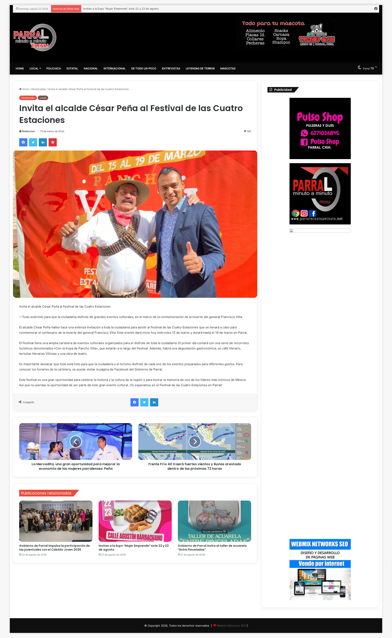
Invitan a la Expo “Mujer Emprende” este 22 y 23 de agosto (134, 548)
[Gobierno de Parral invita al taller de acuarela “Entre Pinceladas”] (214, 521)
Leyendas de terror (200, 68)
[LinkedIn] (43, 142)
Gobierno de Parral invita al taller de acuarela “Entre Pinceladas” (123, 8)
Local (34, 68)
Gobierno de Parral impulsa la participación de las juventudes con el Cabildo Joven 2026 (54, 548)
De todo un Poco (143, 68)
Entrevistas (171, 68)
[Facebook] (23, 142)
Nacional (91, 68)
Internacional (115, 68)
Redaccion (28, 131)
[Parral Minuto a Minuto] (35, 37)
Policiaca (53, 68)
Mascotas (227, 68)
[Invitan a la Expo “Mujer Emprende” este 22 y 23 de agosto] (135, 521)
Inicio (25, 89)
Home (20, 68)
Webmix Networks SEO (231, 625)
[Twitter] (33, 142)
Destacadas (38, 89)
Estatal (72, 68)
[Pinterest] (53, 142)
